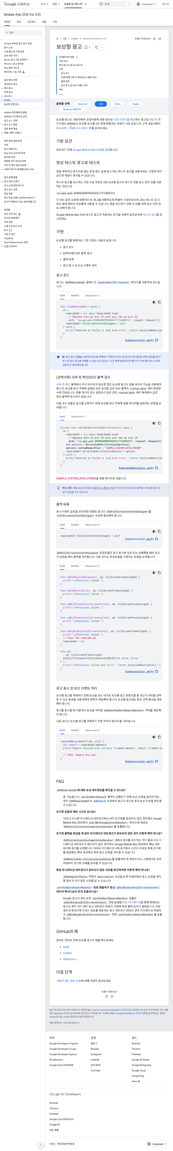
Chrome (136, 1049)
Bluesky (95, 1049)
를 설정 (91, 149)
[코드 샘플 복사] (159, 302)
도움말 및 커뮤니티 (73, 4)
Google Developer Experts (63, 1054)
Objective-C (70, 959)
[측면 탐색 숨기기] (40, 1145)
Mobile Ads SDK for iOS (22, 15)
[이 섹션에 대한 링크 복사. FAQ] (67, 782)
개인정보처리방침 (66, 1144)
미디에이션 (134, 902)
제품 (65, 38)
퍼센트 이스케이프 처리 (103, 488)
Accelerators (56, 1059)
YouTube (95, 1070)
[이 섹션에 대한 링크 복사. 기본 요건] (75, 141)
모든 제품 (54, 1130)
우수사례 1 (62, 128)
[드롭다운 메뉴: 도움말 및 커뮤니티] (87, 4)
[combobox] (115, 4)
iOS (101, 103)
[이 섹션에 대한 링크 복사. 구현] (67, 232)
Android (82, 103)
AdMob (23, 4)
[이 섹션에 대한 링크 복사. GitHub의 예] (81, 932)
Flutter (136, 103)
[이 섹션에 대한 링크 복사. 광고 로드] (72, 276)
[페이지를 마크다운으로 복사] (97, 47)
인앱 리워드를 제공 (124, 119)
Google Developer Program (64, 1043)
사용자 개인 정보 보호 (68, 980)
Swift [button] (62, 295)
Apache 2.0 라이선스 (64, 1013)
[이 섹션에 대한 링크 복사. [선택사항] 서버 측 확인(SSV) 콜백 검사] (113, 378)
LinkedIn (95, 1059)
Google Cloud (139, 1070)
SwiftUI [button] (75, 295)
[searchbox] (22, 32)
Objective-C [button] (92, 295)
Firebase (136, 1054)
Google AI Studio (140, 1059)
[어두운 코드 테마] (154, 302)
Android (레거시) (72, 109)
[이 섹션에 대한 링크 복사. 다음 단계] (75, 972)
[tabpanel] (109, 324)
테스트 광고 (149, 214)
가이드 (7, 21)
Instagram (96, 1054)
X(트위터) (96, 1065)
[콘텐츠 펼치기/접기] (77, 57)
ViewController (139, 539)
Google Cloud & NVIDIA (61, 1065)
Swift (66, 947)
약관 (52, 1144)
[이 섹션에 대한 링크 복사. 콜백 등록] (72, 505)
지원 (55, 21)
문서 (43, 4)
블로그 (94, 1043)
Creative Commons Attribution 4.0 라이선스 (112, 1010)
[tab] (62, 295)
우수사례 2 (82, 128)
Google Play (138, 1076)
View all (136, 1081)
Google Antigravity (141, 1065)
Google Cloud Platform (62, 1119)
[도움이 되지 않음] (159, 38)
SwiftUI (67, 953)
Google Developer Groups (63, 1049)
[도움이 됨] (154, 38)
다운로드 (31, 21)
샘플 (55, 4)
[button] (22, 88)
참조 (19, 21)
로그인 (165, 4)
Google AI (55, 1124)
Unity (118, 103)
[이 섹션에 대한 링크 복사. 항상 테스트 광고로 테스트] (103, 163)
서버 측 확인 (63, 384)
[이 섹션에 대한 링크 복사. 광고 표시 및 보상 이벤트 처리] (100, 689)
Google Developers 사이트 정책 (131, 1013)
